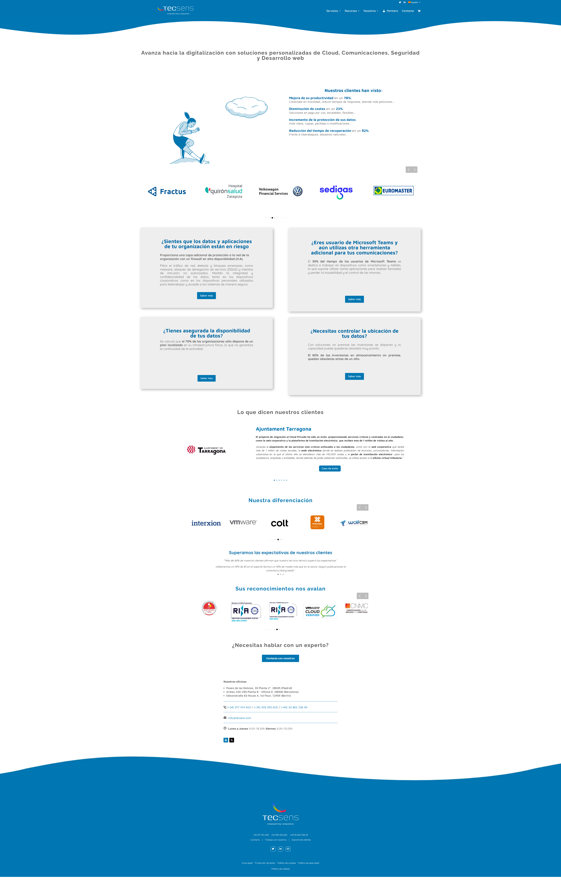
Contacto (408, 11)
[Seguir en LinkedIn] (226, 740)
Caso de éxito (330, 468)
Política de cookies (287, 863)
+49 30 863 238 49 (299, 835)
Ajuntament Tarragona (283, 429)
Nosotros (370, 11)
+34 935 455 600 (279, 835)
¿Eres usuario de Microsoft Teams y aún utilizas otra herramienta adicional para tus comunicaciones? (354, 247)
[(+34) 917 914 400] (226, 707)
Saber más (206, 295)
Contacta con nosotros (280, 658)
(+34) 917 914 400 (239, 707)
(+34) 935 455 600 (265, 707)
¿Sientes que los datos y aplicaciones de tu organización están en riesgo (206, 243)
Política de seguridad (308, 863)
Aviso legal (247, 863)
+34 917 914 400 (261, 835)
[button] (409, 169)
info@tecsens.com (239, 718)
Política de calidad (280, 868)
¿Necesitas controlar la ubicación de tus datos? (354, 333)
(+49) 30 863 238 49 (294, 707)
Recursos (351, 11)
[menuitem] (414, 3)
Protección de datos (265, 863)
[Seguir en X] (231, 740)
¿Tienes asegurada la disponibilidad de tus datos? (206, 333)
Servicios (332, 11)
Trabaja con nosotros (276, 839)
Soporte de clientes (301, 839)
